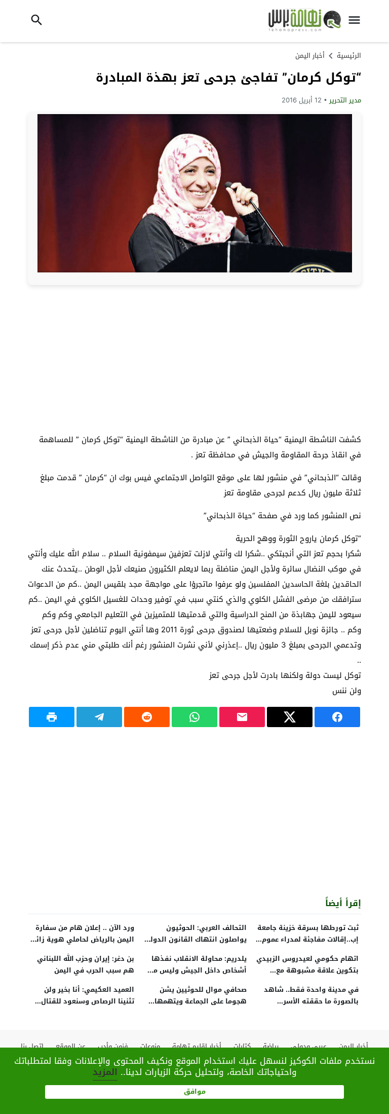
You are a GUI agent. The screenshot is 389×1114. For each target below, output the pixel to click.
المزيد (105, 1072)
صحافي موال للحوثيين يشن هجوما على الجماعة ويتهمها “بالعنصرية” (200, 1001)
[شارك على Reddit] (147, 717)
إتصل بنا (32, 1046)
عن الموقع (71, 1046)
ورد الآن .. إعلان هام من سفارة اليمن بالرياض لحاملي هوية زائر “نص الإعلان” (83, 939)
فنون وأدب (113, 1046)
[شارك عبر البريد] (242, 717)
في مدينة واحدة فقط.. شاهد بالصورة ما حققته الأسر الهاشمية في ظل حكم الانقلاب (308, 1001)
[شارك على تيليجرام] (99, 717)
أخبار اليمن (310, 55)
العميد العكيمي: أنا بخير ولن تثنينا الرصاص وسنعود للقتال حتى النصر (87, 1001)
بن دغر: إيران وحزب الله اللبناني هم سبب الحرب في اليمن (85, 964)
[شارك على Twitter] (289, 717)
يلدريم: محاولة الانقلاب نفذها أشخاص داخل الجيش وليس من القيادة (197, 970)
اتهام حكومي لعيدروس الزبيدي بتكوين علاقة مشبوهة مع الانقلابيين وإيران (307, 970)
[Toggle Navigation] (357, 21)
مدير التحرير (345, 100)
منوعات (150, 1046)
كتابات (242, 1046)
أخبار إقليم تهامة (196, 1046)
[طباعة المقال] (51, 717)
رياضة (271, 1046)
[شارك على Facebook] (337, 717)
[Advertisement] (194, 358)
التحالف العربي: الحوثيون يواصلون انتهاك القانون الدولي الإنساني (195, 939)
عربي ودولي (309, 1046)
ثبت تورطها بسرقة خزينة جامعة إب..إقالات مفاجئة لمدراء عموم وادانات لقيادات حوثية (308, 939)
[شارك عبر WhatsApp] (194, 717)
